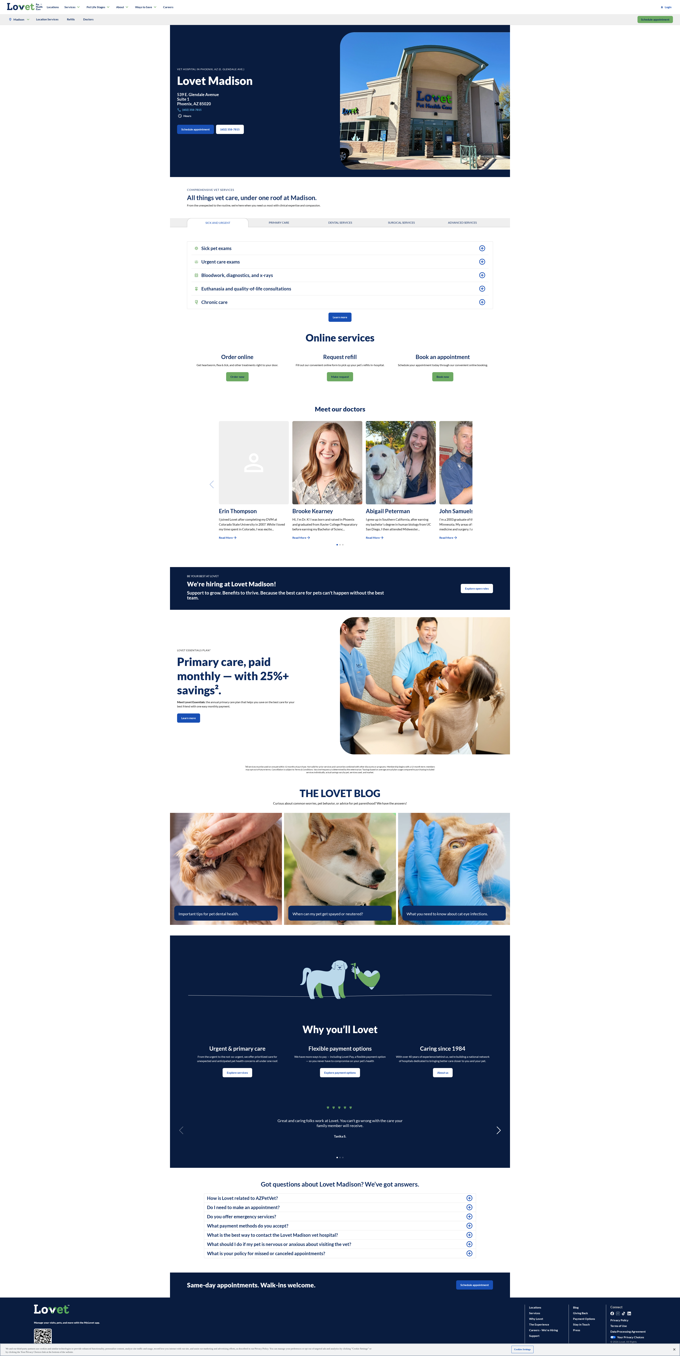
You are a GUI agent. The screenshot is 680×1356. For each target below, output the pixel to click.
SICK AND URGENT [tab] (217, 222)
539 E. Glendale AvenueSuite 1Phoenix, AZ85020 (198, 99)
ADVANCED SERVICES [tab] (462, 222)
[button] (340, 248)
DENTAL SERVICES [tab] (340, 222)
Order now (237, 376)
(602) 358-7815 (230, 129)
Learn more (340, 317)
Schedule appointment (655, 19)
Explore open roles (477, 588)
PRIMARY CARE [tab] (279, 222)
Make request (340, 376)
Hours (187, 115)
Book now (443, 376)
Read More (226, 537)
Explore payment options (340, 1072)
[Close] (674, 1349)
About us (442, 1072)
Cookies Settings (522, 1349)
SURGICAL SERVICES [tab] (401, 222)
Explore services (237, 1072)
